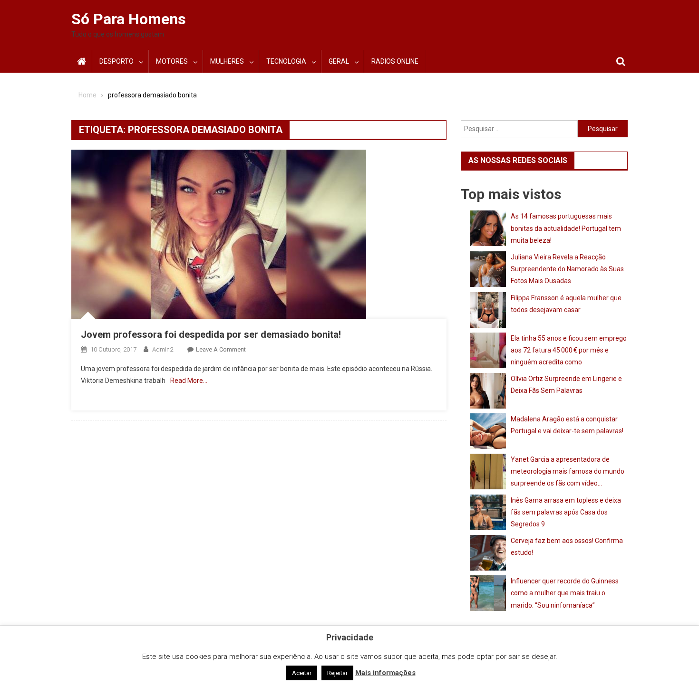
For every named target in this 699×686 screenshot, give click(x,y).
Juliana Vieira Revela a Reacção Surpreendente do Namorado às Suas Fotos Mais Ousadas (567, 269)
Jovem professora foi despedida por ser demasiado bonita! (211, 334)
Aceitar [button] (301, 672)
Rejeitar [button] (337, 672)
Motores (172, 61)
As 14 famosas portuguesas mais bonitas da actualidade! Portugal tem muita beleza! (566, 228)
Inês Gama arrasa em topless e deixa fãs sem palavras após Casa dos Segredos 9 (566, 512)
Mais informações (385, 672)
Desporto (116, 61)
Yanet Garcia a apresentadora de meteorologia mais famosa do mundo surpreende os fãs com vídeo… (567, 471)
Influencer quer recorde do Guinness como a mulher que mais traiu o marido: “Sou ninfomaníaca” (565, 593)
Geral (339, 61)
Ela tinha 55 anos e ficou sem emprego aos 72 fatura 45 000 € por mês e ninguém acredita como (569, 350)
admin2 (162, 349)
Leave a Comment (221, 349)
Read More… (188, 380)
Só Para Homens (128, 19)
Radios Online (394, 61)
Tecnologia (286, 61)
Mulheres (227, 61)
